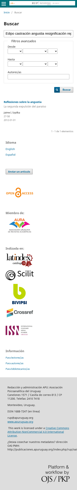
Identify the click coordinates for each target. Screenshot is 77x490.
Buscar (67, 89)
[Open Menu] (3, 4)
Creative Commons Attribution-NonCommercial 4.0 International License (38, 431)
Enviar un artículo (19, 171)
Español (11, 154)
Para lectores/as (15, 357)
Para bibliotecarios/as (18, 369)
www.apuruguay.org (20, 421)
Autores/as (14, 72)
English (10, 149)
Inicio (7, 12)
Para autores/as (14, 363)
